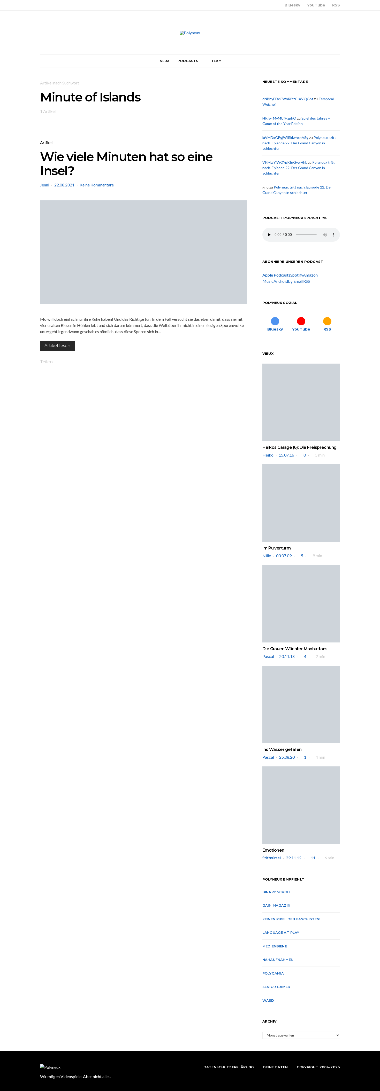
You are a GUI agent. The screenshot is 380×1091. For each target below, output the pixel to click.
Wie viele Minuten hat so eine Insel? (126, 163)
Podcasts (188, 61)
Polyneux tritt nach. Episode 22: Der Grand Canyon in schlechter (299, 143)
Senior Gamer (276, 987)
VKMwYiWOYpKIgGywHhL (284, 162)
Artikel (46, 142)
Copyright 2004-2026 (318, 1067)
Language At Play (280, 932)
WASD (268, 1000)
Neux (165, 61)
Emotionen (273, 850)
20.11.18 (287, 656)
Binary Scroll (276, 892)
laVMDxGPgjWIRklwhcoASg (285, 137)
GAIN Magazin (276, 905)
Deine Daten (275, 1067)
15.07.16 (286, 454)
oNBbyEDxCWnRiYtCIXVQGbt (287, 99)
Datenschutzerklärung (228, 1067)
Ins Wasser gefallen (282, 749)
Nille (266, 555)
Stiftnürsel (271, 857)
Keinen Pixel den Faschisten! (291, 919)
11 (313, 857)
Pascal (268, 656)
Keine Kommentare (97, 184)
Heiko (267, 454)
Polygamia (273, 973)
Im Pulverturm (276, 548)
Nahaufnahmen (277, 959)
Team (216, 61)
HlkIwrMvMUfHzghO (279, 118)
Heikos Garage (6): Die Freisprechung (299, 447)
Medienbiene (274, 946)
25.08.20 (287, 757)
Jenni (44, 184)
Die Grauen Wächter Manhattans (295, 648)
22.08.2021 (64, 184)
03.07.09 (284, 555)
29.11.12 (293, 857)
